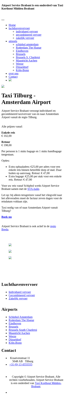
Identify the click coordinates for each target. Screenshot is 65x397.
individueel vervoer (27, 31)
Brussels (20, 54)
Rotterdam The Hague (28, 47)
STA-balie (33, 188)
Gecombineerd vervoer (22, 295)
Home (12, 25)
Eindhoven (22, 50)
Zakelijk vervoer (18, 298)
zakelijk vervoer (25, 37)
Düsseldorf (22, 66)
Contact (13, 76)
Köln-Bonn (22, 70)
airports (13, 41)
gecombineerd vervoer (28, 34)
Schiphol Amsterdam (20, 316)
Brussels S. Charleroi (28, 57)
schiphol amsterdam (27, 44)
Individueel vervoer (20, 292)
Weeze (19, 63)
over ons (13, 73)
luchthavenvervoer (19, 28)
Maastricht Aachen (26, 60)
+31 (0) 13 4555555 (20, 364)
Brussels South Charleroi (23, 329)
